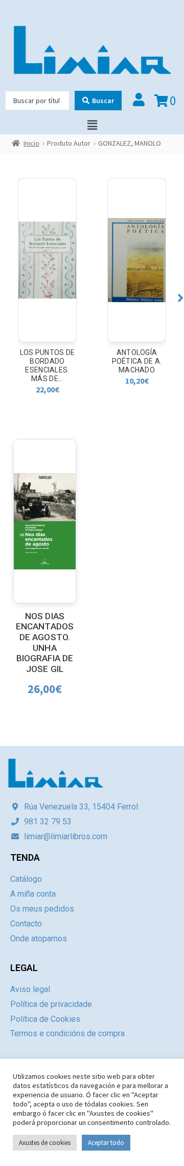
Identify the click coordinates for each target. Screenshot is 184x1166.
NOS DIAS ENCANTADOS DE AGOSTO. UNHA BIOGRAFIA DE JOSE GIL (45, 642)
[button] (180, 297)
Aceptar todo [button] (106, 1142)
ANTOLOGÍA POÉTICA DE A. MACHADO (47, 361)
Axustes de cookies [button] (45, 1142)
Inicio (31, 143)
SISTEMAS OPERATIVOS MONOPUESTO (137, 361)
